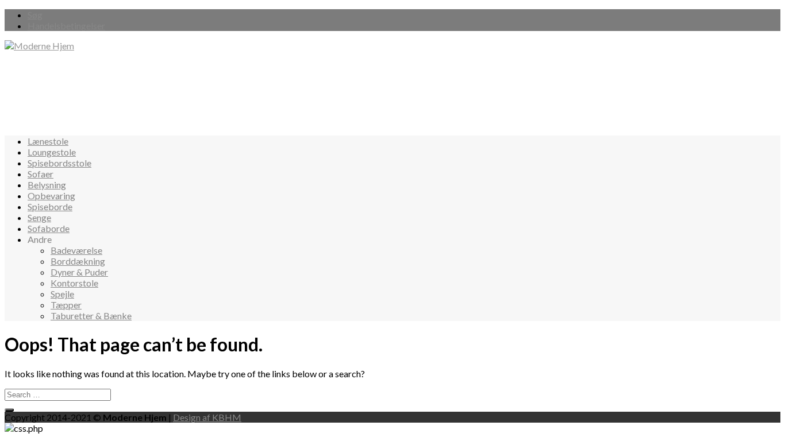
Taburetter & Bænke (91, 315)
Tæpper (66, 304)
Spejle (62, 293)
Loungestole (52, 151)
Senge (39, 217)
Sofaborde (49, 228)
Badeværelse (76, 250)
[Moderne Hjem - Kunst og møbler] (39, 45)
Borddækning (78, 261)
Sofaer (40, 173)
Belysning (47, 184)
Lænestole (48, 141)
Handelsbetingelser (66, 25)
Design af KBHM (207, 417)
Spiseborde (50, 206)
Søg (35, 14)
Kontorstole (74, 282)
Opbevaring (51, 195)
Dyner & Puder (79, 271)
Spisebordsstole (59, 162)
